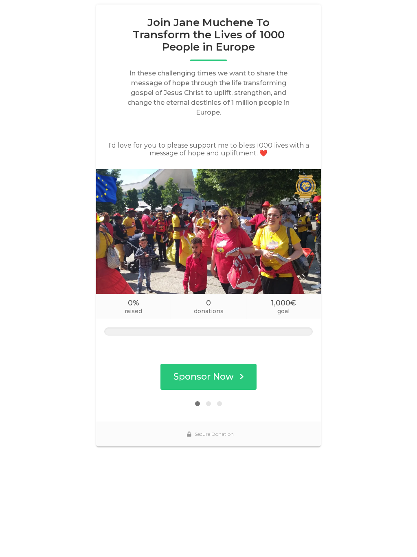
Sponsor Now (203, 376)
